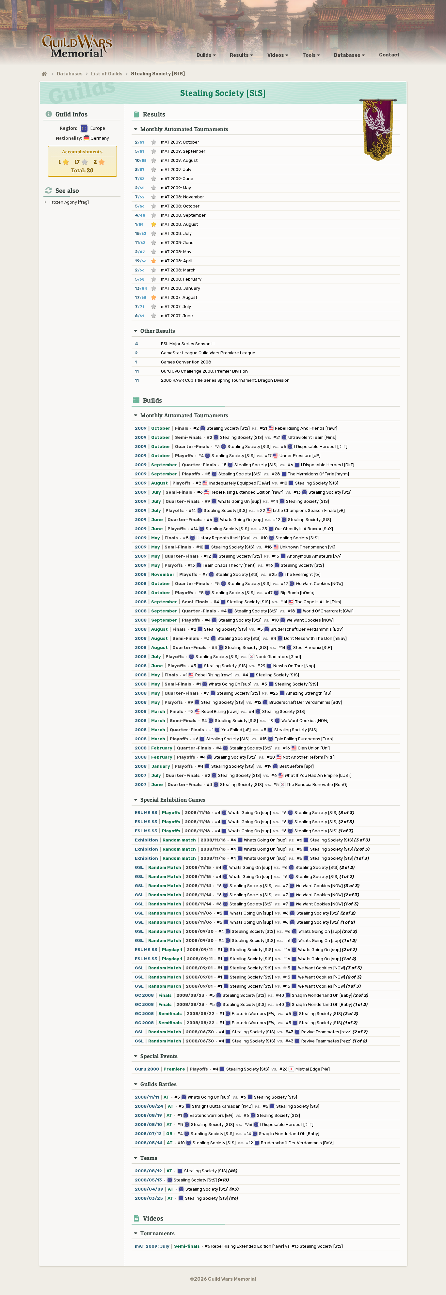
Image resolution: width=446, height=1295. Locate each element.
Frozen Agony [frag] (69, 202)
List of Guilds (106, 74)
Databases (70, 74)
